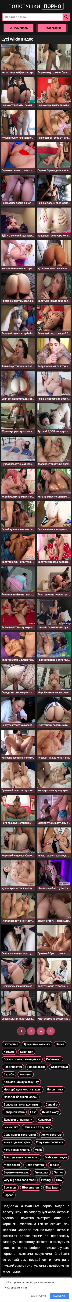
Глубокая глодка (56, 1157)
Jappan (8, 1195)
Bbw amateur (31, 1187)
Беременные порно (16, 1172)
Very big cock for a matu (20, 1180)
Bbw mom (10, 1187)
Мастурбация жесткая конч (22, 1089)
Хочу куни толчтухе (49, 1142)
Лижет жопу (50, 1112)
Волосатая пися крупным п (22, 1104)
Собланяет (53, 1059)
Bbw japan (52, 1187)
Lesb (33, 1112)
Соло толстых (35, 1165)
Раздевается (36, 1067)
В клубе (9, 1074)
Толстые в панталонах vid (21, 1157)
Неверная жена (14, 1112)
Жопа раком (12, 1165)
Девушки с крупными (18, 1119)
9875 (38, 1149)
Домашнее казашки (37, 1044)
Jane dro (51, 1104)
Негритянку (55, 1089)
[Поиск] (66, 17)
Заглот (59, 1172)
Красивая (44, 1119)
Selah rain (26, 1051)
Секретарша (59, 1067)
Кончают (26, 1074)
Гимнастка (11, 1127)
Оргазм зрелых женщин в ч (22, 1059)
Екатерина (11, 1044)
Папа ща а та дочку (37, 1127)
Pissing (46, 1180)
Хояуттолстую (51, 1134)
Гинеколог (42, 1172)
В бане (54, 1165)
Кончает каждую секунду (21, 1082)
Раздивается (13, 1067)
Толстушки (35, 6)
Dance (60, 1044)
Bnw (59, 1180)
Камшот (9, 1051)
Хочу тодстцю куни (17, 1142)
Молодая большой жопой (20, 1097)
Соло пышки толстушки (20, 1134)
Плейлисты (20, 28)
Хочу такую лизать (17, 1149)
